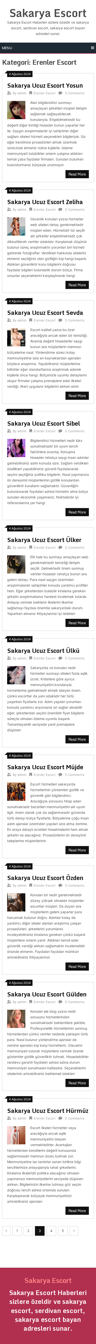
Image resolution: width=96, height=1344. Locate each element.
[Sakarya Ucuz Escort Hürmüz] (16, 1134)
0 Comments (74, 93)
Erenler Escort (45, 93)
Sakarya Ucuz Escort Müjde (45, 767)
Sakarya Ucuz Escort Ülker (44, 539)
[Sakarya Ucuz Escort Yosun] (16, 109)
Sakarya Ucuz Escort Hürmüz (47, 1110)
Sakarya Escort (48, 13)
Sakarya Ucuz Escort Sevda (45, 312)
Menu (7, 48)
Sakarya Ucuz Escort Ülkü (43, 650)
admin (22, 93)
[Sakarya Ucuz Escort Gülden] (16, 1018)
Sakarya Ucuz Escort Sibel (43, 423)
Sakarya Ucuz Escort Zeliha (45, 202)
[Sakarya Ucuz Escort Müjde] (16, 791)
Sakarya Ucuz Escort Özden (45, 877)
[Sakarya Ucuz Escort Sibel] (16, 447)
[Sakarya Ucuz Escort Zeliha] (16, 226)
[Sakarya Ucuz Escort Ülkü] (16, 674)
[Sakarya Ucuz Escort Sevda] (16, 336)
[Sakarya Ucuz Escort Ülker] (16, 564)
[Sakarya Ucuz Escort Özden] (16, 902)
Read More (77, 174)
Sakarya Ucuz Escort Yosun (45, 85)
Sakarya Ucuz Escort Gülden (47, 994)
